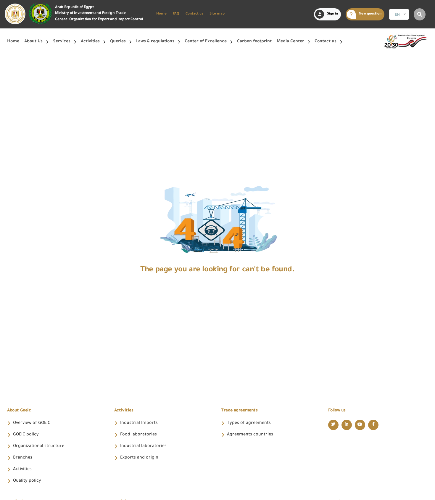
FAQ (176, 14)
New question (370, 14)
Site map (217, 14)
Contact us (194, 14)
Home (161, 14)
